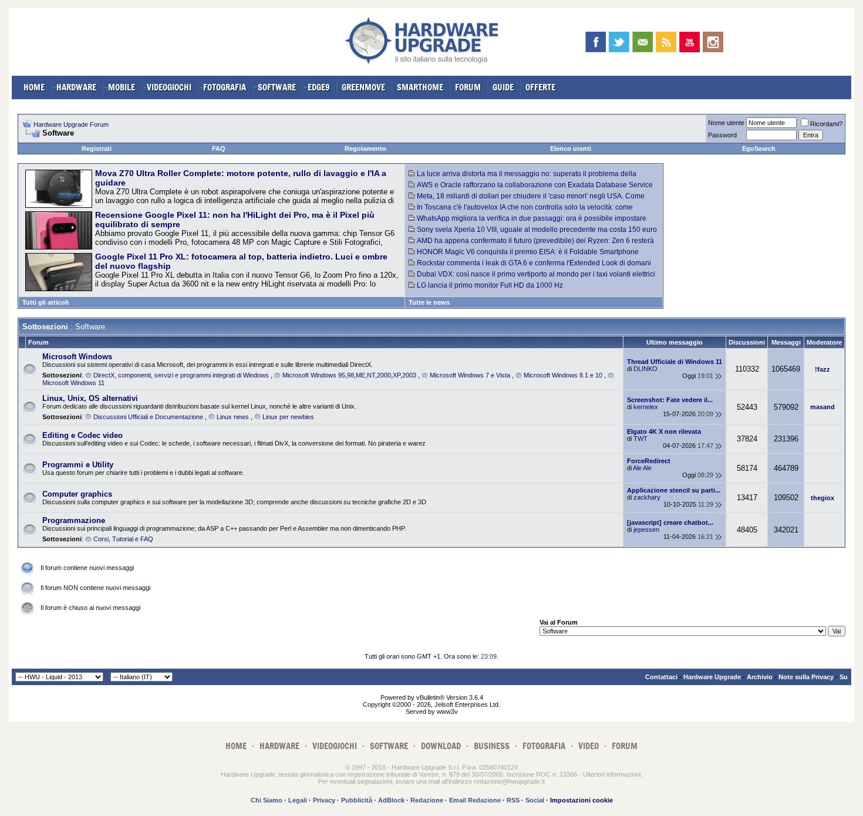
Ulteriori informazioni (611, 774)
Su (844, 676)
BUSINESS (492, 746)
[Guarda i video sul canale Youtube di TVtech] (689, 42)
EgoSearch (759, 148)
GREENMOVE (363, 87)
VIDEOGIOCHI (169, 87)
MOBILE (121, 87)
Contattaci (661, 676)
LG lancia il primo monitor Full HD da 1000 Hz (490, 285)
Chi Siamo (266, 800)
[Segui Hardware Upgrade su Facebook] (595, 42)
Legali (297, 800)
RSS (513, 800)
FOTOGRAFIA (224, 87)
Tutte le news (429, 302)
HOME (34, 87)
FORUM (468, 87)
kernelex (645, 406)
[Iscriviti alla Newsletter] (642, 42)
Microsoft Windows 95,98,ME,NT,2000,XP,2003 (349, 375)
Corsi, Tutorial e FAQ (123, 538)
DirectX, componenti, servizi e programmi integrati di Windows (181, 375)
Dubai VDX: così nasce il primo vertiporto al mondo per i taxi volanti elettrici (536, 274)
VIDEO (588, 746)
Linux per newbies (288, 416)
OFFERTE (540, 87)
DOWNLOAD (441, 746)
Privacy (324, 800)
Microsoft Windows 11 (73, 382)
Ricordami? (826, 123)
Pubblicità (356, 800)
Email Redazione (475, 800)
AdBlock (391, 800)
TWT (640, 438)
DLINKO (645, 368)
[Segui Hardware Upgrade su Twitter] (619, 42)
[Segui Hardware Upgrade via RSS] (666, 42)
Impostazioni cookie (581, 800)
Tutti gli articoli (45, 302)
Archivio (760, 676)
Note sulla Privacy (806, 676)
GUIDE (503, 87)
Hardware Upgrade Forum (71, 124)
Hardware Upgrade (712, 676)
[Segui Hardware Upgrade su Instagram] (713, 42)
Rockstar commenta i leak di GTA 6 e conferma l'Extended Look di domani (534, 263)
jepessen (646, 529)
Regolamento (365, 148)
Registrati (97, 148)
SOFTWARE (277, 87)
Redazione (426, 800)
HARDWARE (76, 87)
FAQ (218, 148)
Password (722, 135)
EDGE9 (319, 87)
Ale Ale (642, 467)
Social (534, 800)
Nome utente (726, 122)
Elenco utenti (570, 148)
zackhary (646, 497)
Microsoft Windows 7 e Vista (470, 375)
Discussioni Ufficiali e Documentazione (148, 416)
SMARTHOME (420, 87)
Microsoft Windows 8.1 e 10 (563, 375)
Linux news (233, 416)
